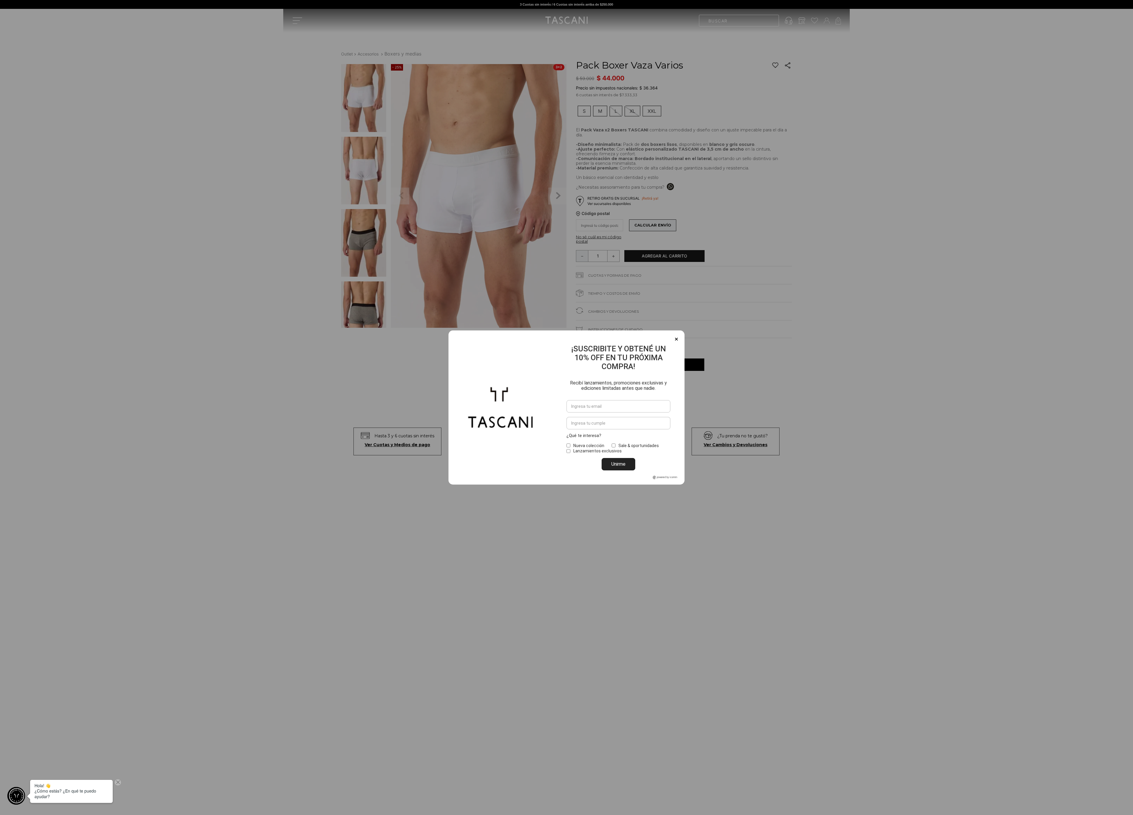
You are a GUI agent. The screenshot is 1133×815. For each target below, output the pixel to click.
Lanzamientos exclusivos (597, 451)
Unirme (618, 464)
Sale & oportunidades (638, 445)
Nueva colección (588, 445)
